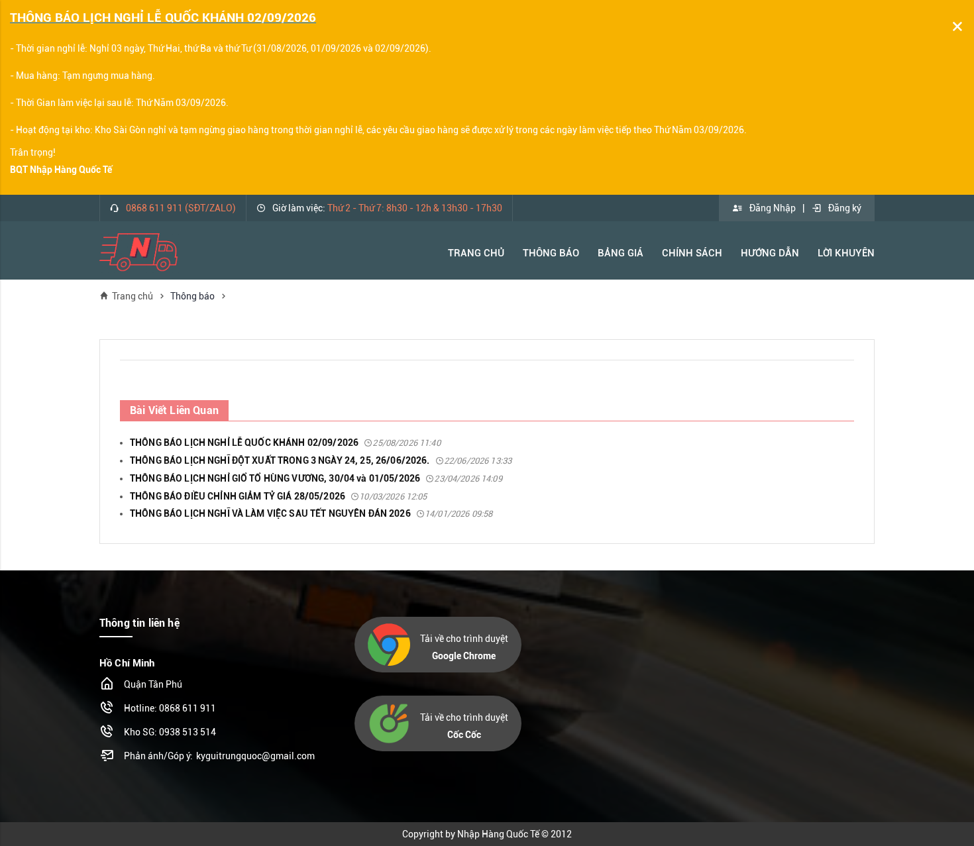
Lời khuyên (846, 253)
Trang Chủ (476, 253)
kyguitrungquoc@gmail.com (255, 756)
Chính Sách (692, 253)
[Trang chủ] (139, 251)
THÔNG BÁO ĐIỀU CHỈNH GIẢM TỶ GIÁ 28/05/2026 (278, 496)
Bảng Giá (620, 253)
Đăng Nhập (772, 208)
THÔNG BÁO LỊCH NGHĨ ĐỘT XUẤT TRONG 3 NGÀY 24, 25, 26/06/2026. (321, 460)
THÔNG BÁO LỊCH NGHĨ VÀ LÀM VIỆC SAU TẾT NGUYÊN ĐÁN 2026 (311, 513)
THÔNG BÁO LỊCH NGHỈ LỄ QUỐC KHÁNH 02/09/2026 (285, 442)
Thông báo (551, 253)
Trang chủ (132, 296)
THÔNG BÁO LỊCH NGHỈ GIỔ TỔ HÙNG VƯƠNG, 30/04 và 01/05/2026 (316, 478)
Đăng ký (844, 208)
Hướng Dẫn (770, 253)
